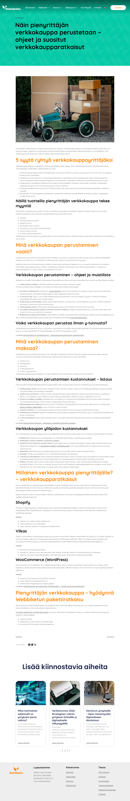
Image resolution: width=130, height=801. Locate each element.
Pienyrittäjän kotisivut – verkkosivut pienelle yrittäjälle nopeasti (49, 423)
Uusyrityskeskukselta (78, 317)
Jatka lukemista (23, 743)
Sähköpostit (70, 8)
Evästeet (102, 794)
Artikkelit (97, 8)
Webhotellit (42, 8)
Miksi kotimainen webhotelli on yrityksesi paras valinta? (27, 715)
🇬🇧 (105, 8)
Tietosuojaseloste (106, 785)
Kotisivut (56, 8)
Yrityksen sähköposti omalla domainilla (32, 612)
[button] (29, 644)
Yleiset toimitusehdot (107, 790)
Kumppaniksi (104, 781)
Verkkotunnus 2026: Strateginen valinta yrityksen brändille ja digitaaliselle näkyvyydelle (64, 717)
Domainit (70, 772)
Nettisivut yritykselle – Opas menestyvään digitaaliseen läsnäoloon (98, 715)
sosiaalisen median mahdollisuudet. (55, 446)
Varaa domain (55, 291)
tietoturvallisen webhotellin (31, 407)
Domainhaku (30, 8)
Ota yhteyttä (86, 8)
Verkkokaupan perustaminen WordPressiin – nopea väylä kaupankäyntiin (54, 586)
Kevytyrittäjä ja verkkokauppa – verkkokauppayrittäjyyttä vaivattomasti (53, 335)
